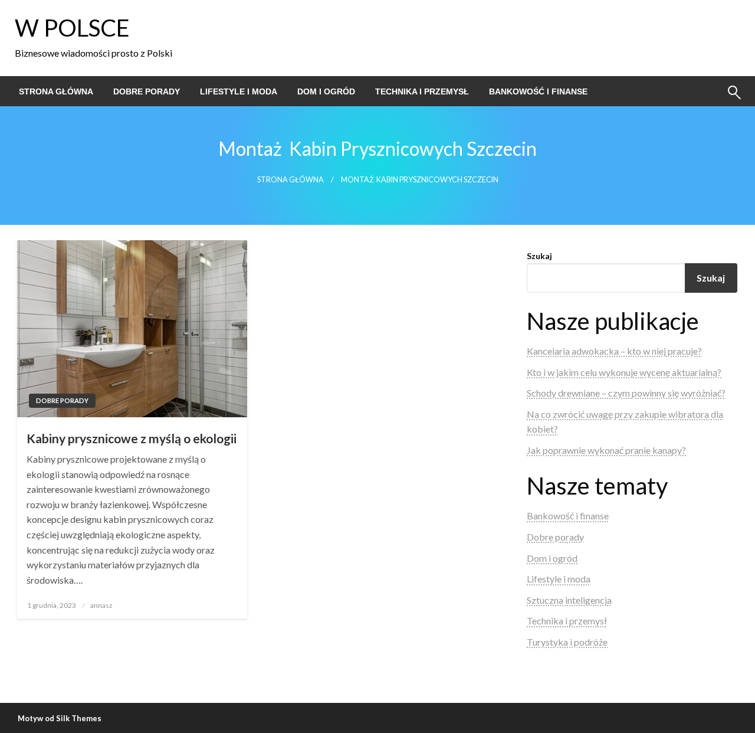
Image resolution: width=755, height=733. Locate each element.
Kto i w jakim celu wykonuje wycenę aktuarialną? (624, 372)
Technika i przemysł (422, 91)
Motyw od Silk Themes (59, 718)
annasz (101, 605)
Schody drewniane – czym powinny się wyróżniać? (626, 392)
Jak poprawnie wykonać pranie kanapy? (606, 450)
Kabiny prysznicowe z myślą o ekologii (132, 438)
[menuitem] (56, 91)
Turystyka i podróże (567, 641)
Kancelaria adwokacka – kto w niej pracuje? (614, 350)
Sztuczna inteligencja (569, 600)
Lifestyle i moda (238, 91)
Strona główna (56, 91)
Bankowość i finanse (538, 91)
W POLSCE (72, 28)
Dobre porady (146, 91)
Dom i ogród (326, 91)
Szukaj (539, 256)
